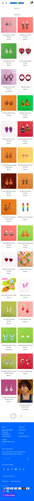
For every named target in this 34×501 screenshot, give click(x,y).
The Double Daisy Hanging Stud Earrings (9, 166)
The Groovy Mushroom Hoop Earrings (25, 406)
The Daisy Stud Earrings (8, 113)
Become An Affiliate (7, 430)
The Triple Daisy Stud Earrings (8, 320)
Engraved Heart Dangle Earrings (8, 270)
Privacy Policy (6, 434)
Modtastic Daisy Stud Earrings (25, 114)
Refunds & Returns (24, 436)
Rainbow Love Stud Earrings (25, 217)
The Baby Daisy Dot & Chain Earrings (25, 346)
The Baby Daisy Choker (25, 269)
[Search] (6, 3)
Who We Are (22, 430)
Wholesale (5, 432)
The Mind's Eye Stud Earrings (25, 36)
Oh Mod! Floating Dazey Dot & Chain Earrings (8, 372)
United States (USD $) (8, 476)
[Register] (28, 458)
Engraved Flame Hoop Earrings (9, 140)
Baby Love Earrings (25, 295)
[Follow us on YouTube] (16, 469)
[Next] (21, 416)
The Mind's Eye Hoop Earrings (25, 192)
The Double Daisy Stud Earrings (9, 62)
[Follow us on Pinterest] (12, 469)
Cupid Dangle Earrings (25, 319)
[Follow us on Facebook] (4, 469)
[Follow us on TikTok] (20, 469)
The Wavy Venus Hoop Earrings (9, 88)
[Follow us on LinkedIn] (24, 469)
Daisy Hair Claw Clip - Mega (8, 295)
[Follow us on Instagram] (8, 469)
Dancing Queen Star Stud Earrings (25, 140)
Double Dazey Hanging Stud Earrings (25, 244)
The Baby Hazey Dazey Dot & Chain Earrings (8, 398)
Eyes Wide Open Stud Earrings (9, 244)
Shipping (21, 433)
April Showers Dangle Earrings (9, 36)
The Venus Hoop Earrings (25, 371)
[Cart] (31, 3)
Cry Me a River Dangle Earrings (25, 62)
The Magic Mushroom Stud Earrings (25, 166)
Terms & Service (6, 436)
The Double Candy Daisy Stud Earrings (8, 218)
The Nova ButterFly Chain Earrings (9, 346)
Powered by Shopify (15, 481)
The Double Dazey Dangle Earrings (9, 192)
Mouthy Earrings (25, 87)
